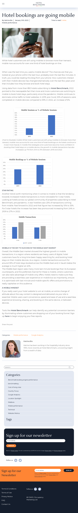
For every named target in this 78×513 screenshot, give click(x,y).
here (7, 316)
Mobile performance (21, 335)
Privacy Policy (48, 450)
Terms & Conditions (9, 489)
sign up (69, 470)
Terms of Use (7, 493)
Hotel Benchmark (19, 310)
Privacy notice (14, 450)
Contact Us (6, 504)
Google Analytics (37, 335)
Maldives (11, 402)
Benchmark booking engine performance (23, 380)
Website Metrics (14, 413)
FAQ (3, 500)
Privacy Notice (7, 496)
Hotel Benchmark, (60, 88)
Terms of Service (58, 450)
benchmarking (13, 384)
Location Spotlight (14, 398)
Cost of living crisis (14, 387)
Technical (11, 410)
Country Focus (13, 391)
